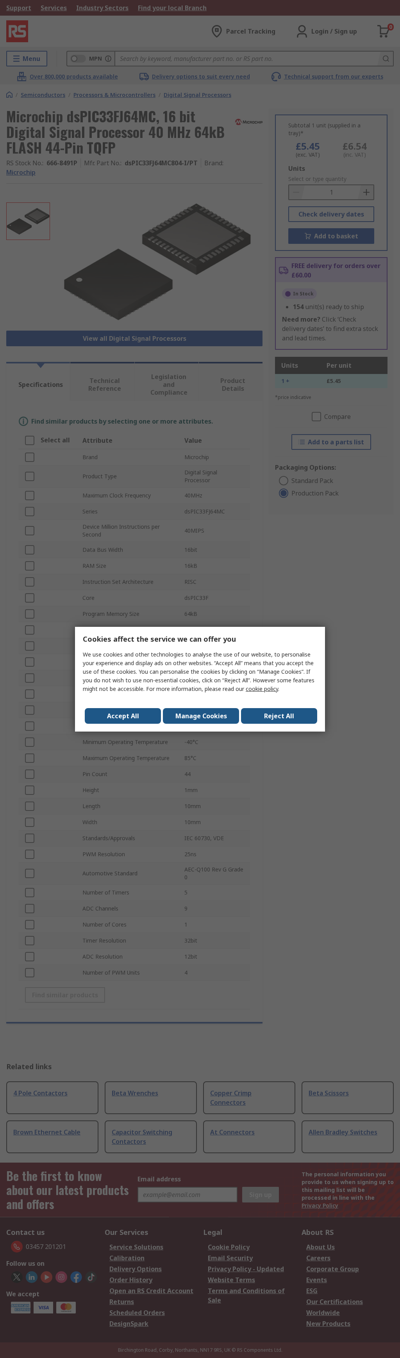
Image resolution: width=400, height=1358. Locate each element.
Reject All (279, 716)
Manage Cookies (201, 716)
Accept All (123, 716)
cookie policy (262, 688)
